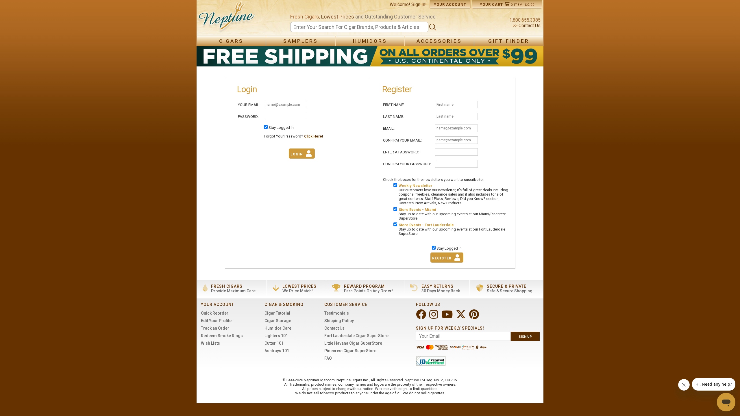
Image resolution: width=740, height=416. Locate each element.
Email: (389, 128)
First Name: (394, 105)
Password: (248, 116)
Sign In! (419, 4)
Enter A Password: (401, 152)
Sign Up (525, 337)
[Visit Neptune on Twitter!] (461, 317)
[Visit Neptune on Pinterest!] (474, 317)
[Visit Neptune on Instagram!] (434, 317)
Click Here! (313, 136)
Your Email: (249, 105)
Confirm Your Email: (402, 140)
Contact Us (529, 25)
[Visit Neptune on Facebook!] (421, 317)
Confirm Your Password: (407, 164)
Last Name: (393, 116)
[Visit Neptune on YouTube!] (447, 317)
